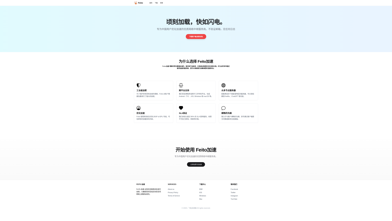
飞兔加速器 (192, 208)
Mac (200, 199)
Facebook (234, 189)
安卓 (201, 189)
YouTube (234, 199)
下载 (156, 3)
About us (171, 189)
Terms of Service (174, 196)
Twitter (233, 192)
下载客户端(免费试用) (196, 36)
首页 (150, 3)
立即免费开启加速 (196, 164)
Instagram (234, 196)
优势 (161, 3)
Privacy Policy (173, 192)
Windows (202, 196)
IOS (200, 192)
